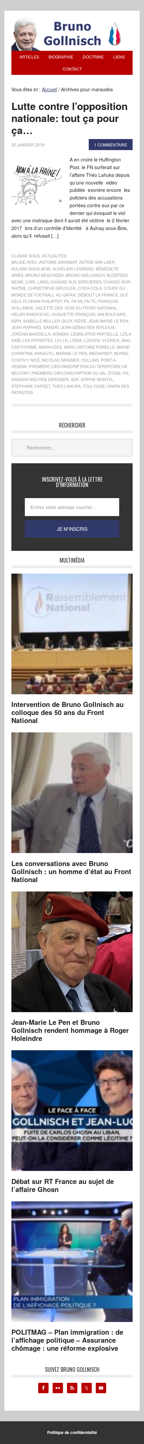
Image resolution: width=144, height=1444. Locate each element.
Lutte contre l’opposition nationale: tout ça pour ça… (69, 118)
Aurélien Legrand (73, 268)
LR (65, 340)
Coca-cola (90, 288)
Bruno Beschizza (44, 275)
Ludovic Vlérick (101, 340)
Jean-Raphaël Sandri (35, 327)
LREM (75, 340)
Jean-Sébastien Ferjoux (88, 327)
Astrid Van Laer (97, 262)
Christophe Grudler (52, 288)
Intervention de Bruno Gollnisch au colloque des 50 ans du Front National (67, 712)
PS (125, 373)
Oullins (90, 360)
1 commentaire (110, 144)
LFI (58, 340)
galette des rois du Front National (76, 308)
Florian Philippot (42, 301)
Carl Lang (37, 281)
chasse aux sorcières (76, 281)
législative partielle (94, 334)
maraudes (50, 347)
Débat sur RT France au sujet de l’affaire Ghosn (62, 1185)
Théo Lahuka (66, 386)
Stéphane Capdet (30, 386)
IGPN (16, 321)
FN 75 (89, 301)
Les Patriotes (37, 340)
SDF (75, 379)
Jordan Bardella (31, 334)
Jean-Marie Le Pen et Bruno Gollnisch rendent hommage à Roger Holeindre (70, 1030)
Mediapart (100, 353)
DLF (124, 294)
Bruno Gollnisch (85, 275)
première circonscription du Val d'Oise (76, 373)
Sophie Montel (97, 379)
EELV (16, 301)
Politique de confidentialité (72, 1432)
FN (66, 301)
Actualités (54, 255)
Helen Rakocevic (30, 314)
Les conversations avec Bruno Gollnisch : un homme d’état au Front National (71, 871)
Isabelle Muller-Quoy (47, 321)
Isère (80, 321)
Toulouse (94, 386)
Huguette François (73, 314)
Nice (35, 360)
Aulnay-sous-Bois (31, 268)
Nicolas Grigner (60, 360)
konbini (61, 334)
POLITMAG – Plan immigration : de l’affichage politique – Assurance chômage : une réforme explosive (67, 1340)
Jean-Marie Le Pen (108, 321)
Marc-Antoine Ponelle (89, 347)
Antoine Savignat (58, 262)
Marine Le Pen (71, 353)
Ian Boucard (111, 314)
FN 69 (76, 301)
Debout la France (98, 294)
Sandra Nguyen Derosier (40, 379)
